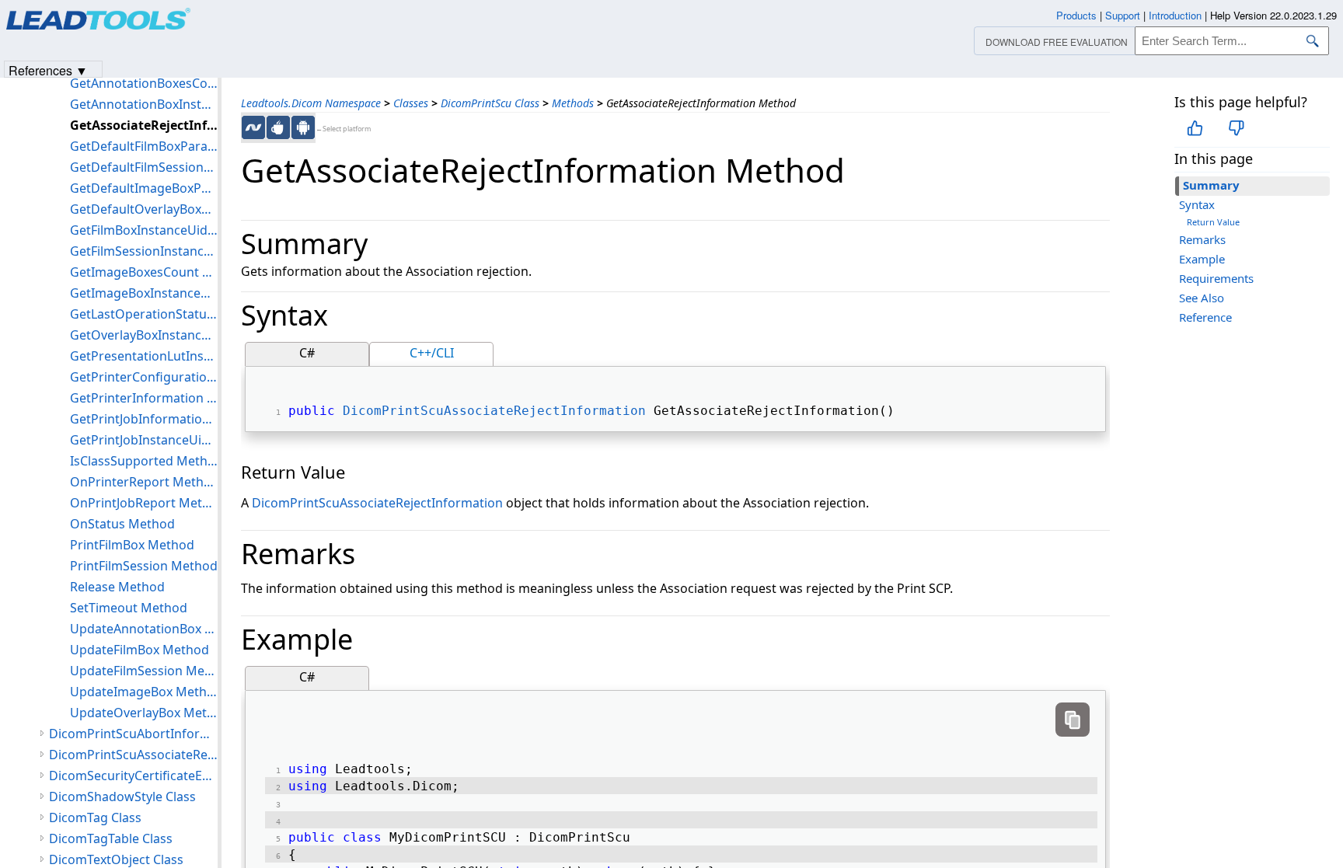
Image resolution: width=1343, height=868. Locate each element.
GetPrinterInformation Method (144, 397)
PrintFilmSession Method (144, 565)
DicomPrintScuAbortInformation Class (133, 733)
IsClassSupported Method (144, 460)
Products (1076, 15)
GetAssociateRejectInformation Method (144, 125)
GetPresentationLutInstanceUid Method (144, 355)
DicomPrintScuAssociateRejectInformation (494, 410)
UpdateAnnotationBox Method (144, 628)
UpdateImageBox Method (144, 691)
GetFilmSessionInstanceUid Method (144, 251)
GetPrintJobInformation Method (144, 418)
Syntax (1197, 204)
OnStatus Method (122, 523)
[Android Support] (303, 127)
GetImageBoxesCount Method (144, 272)
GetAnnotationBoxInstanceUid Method (144, 104)
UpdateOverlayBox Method (144, 712)
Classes (410, 103)
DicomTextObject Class (116, 859)
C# (307, 352)
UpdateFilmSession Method (144, 670)
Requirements (1216, 278)
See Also (1201, 297)
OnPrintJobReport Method (144, 502)
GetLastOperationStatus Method (144, 313)
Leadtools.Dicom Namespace (311, 103)
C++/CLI (432, 352)
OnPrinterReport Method (144, 481)
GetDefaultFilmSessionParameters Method (144, 167)
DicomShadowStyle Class (122, 796)
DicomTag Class (95, 817)
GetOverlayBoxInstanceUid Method (144, 334)
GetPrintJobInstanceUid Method (144, 439)
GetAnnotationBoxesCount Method (144, 83)
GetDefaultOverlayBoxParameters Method (144, 209)
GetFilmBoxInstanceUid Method (144, 230)
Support (1122, 15)
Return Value (1213, 222)
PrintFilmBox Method (132, 544)
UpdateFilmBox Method (139, 649)
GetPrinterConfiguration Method (144, 376)
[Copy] (1072, 719)
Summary (1211, 185)
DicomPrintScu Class (490, 103)
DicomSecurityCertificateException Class (133, 775)
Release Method (117, 586)
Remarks (1202, 239)
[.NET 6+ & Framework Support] (253, 127)
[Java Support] (278, 127)
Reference (1205, 317)
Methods (573, 103)
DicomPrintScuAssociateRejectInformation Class (133, 754)
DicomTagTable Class (111, 838)
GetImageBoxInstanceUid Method (144, 293)
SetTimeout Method (128, 607)
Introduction (1175, 15)
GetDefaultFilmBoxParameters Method (144, 146)
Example (1202, 259)
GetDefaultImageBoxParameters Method (144, 188)
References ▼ (48, 69)
